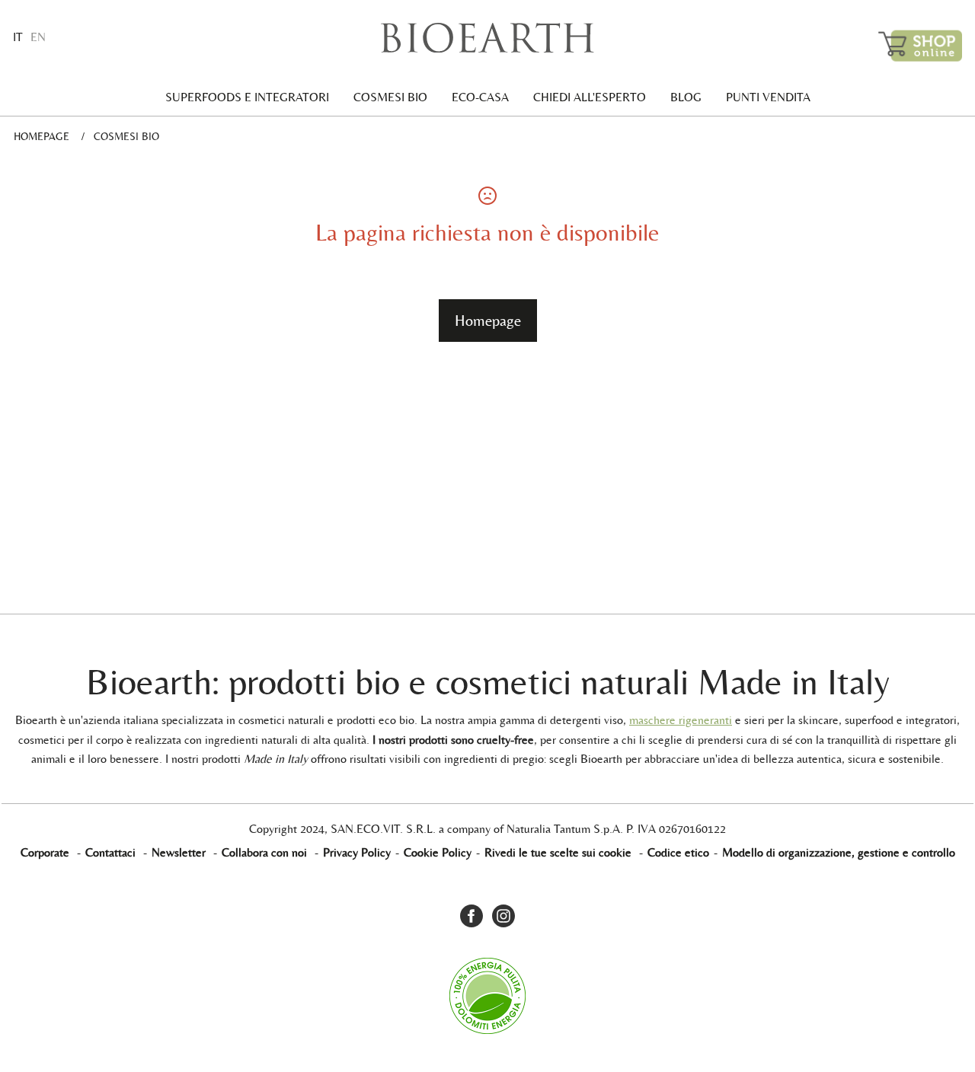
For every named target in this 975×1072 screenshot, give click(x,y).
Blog (686, 97)
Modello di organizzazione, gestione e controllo (838, 852)
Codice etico (678, 852)
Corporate (45, 852)
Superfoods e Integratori (247, 97)
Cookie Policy (438, 852)
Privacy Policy (357, 852)
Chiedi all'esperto (589, 97)
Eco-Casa (480, 97)
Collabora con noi (264, 852)
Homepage (41, 136)
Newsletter (179, 852)
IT (18, 37)
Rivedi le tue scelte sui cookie (557, 852)
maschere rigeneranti (680, 720)
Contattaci (110, 852)
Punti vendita (768, 97)
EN (38, 37)
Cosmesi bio (390, 97)
